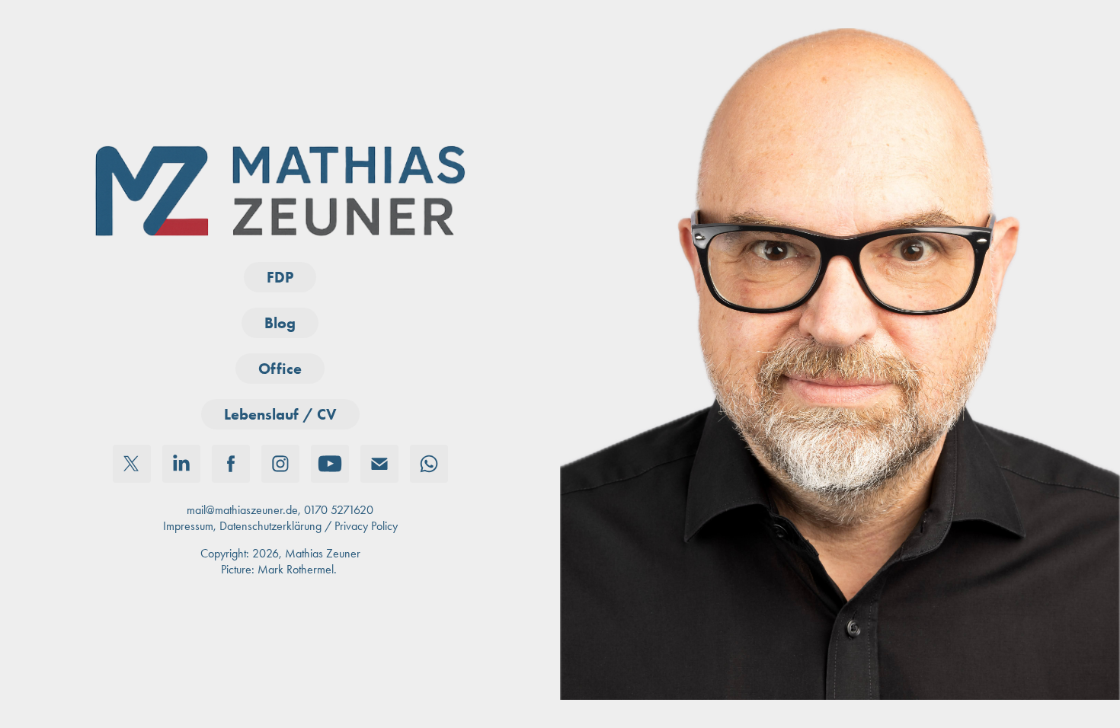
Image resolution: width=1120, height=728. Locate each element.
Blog (280, 323)
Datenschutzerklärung (270, 526)
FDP (280, 277)
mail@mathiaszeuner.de (242, 510)
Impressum (188, 526)
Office (280, 368)
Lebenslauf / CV (280, 414)
